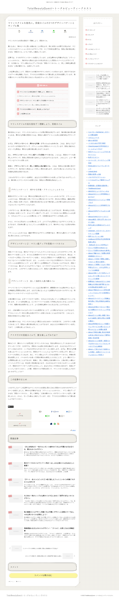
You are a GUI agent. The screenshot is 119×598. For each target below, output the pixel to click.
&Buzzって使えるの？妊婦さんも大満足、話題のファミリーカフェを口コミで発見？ (99, 352)
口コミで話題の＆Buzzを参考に (99, 250)
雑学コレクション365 (95, 236)
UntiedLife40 (92, 171)
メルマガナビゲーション (96, 177)
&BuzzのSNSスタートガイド (98, 217)
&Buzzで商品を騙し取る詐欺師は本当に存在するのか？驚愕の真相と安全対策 (99, 335)
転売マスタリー (93, 157)
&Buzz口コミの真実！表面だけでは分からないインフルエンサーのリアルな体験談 (99, 343)
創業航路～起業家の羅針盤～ (98, 186)
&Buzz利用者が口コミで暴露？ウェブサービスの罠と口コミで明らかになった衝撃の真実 (99, 326)
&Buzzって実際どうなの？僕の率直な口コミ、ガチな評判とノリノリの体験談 (99, 267)
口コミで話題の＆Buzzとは (97, 248)
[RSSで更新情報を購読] (58, 424)
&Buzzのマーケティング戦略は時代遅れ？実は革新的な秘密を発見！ (99, 301)
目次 (41, 85)
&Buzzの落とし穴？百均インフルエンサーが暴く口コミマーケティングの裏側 (99, 276)
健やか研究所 (93, 140)
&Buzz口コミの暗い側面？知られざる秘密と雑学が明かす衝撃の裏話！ (99, 318)
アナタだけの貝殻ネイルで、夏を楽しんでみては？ (35, 109)
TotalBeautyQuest (94, 188)
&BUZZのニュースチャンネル (98, 191)
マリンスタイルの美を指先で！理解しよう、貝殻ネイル (36, 92)
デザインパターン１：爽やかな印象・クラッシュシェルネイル (37, 96)
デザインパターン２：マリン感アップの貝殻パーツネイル (37, 100)
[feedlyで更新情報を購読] (54, 424)
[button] (65, 31)
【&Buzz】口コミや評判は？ (98, 245)
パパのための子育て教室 (96, 143)
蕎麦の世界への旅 (94, 174)
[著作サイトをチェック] (51, 424)
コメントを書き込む (43, 575)
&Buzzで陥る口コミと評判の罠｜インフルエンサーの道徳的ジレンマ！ (99, 293)
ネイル (11, 406)
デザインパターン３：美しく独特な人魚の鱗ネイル (34, 105)
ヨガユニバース (93, 138)
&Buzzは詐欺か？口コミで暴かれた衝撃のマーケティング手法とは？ (99, 309)
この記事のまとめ (25, 113)
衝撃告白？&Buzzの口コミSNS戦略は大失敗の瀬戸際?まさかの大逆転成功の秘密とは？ (99, 284)
